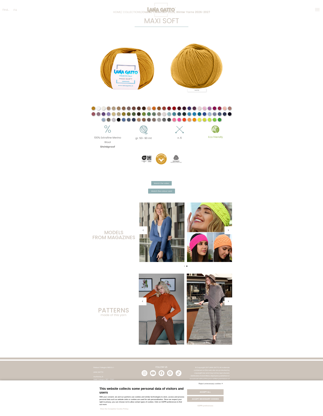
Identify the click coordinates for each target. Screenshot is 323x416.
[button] (184, 266)
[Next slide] (228, 230)
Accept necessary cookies (205, 399)
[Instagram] (144, 373)
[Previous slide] (143, 230)
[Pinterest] (170, 373)
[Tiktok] (178, 373)
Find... (6, 10)
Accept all (205, 392)
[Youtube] (153, 373)
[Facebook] (161, 373)
